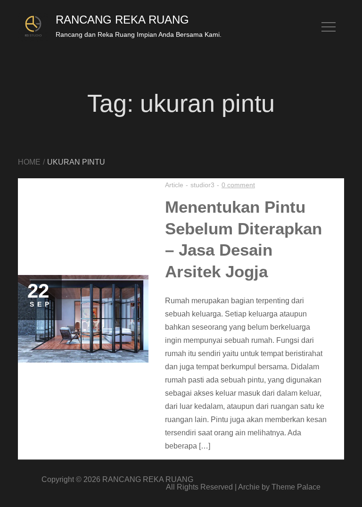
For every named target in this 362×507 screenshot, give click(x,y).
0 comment (238, 185)
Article (174, 185)
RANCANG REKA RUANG (122, 19)
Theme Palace (296, 487)
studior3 (202, 185)
